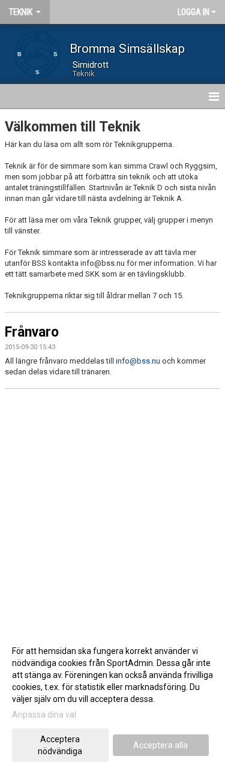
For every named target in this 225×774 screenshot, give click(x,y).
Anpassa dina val (44, 714)
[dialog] (112, 700)
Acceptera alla (160, 745)
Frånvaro (32, 332)
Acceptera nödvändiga (60, 745)
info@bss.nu (138, 360)
